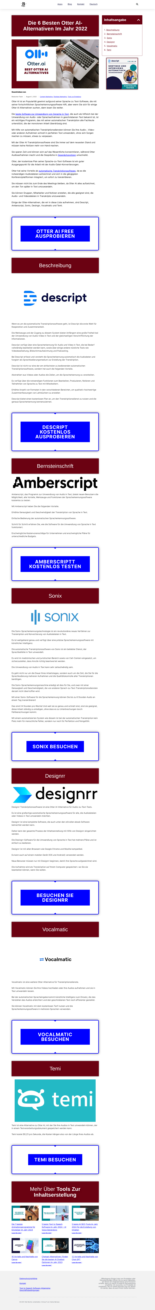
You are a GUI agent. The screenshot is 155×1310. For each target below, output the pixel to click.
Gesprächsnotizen (67, 155)
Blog (70, 4)
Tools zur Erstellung (74, 97)
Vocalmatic (112, 46)
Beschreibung (112, 30)
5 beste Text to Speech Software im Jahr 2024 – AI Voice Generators (54, 1227)
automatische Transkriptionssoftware (57, 171)
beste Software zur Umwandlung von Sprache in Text (42, 114)
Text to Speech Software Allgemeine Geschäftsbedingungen (35, 1289)
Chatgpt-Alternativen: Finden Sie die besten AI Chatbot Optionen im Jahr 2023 (55, 1259)
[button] (137, 4)
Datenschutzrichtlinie (28, 1278)
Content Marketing (46, 97)
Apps (59, 4)
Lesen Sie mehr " (17, 1233)
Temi (109, 50)
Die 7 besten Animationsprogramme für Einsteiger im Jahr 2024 (23, 1227)
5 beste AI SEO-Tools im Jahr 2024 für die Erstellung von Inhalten (85, 1227)
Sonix (109, 38)
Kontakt (80, 4)
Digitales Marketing (60, 97)
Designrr (111, 42)
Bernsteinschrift (114, 34)
